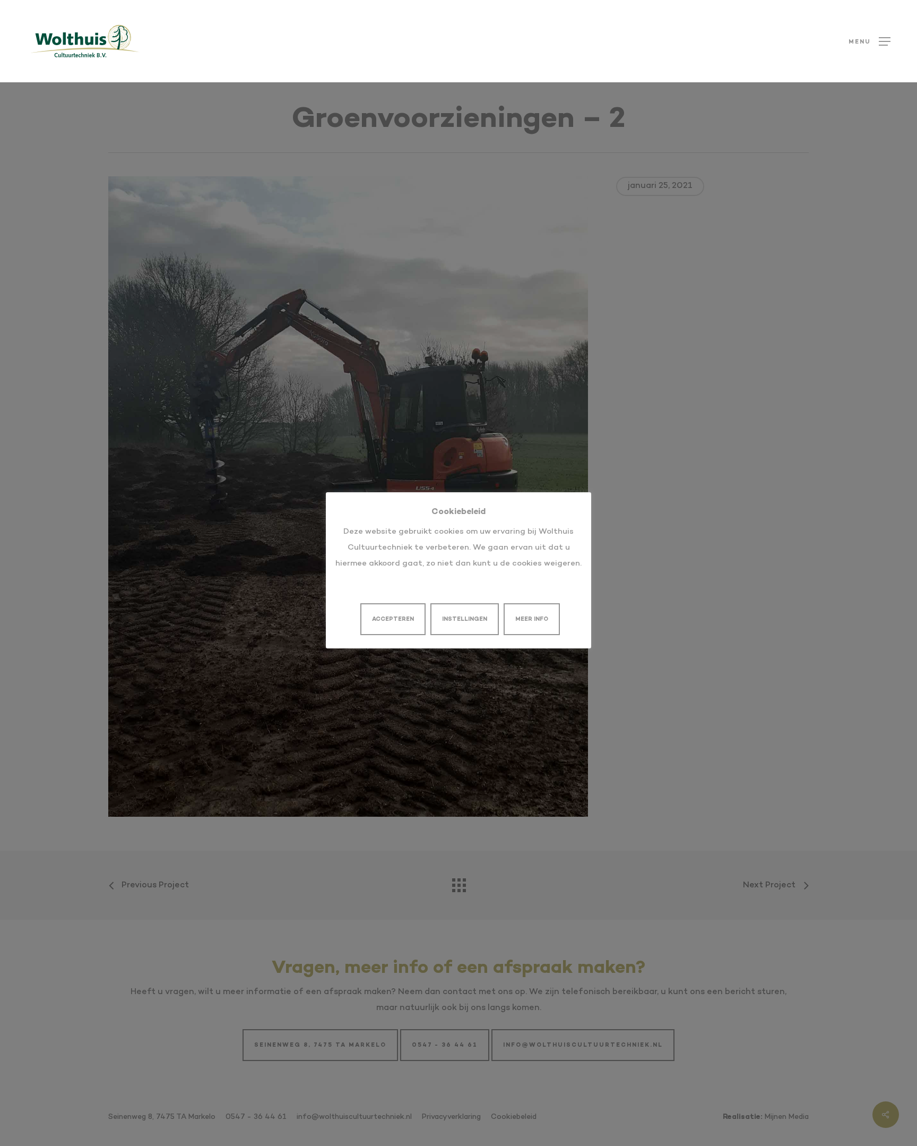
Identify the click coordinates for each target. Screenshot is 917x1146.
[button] (869, 41)
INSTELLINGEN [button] (464, 619)
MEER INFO (531, 619)
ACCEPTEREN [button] (393, 619)
